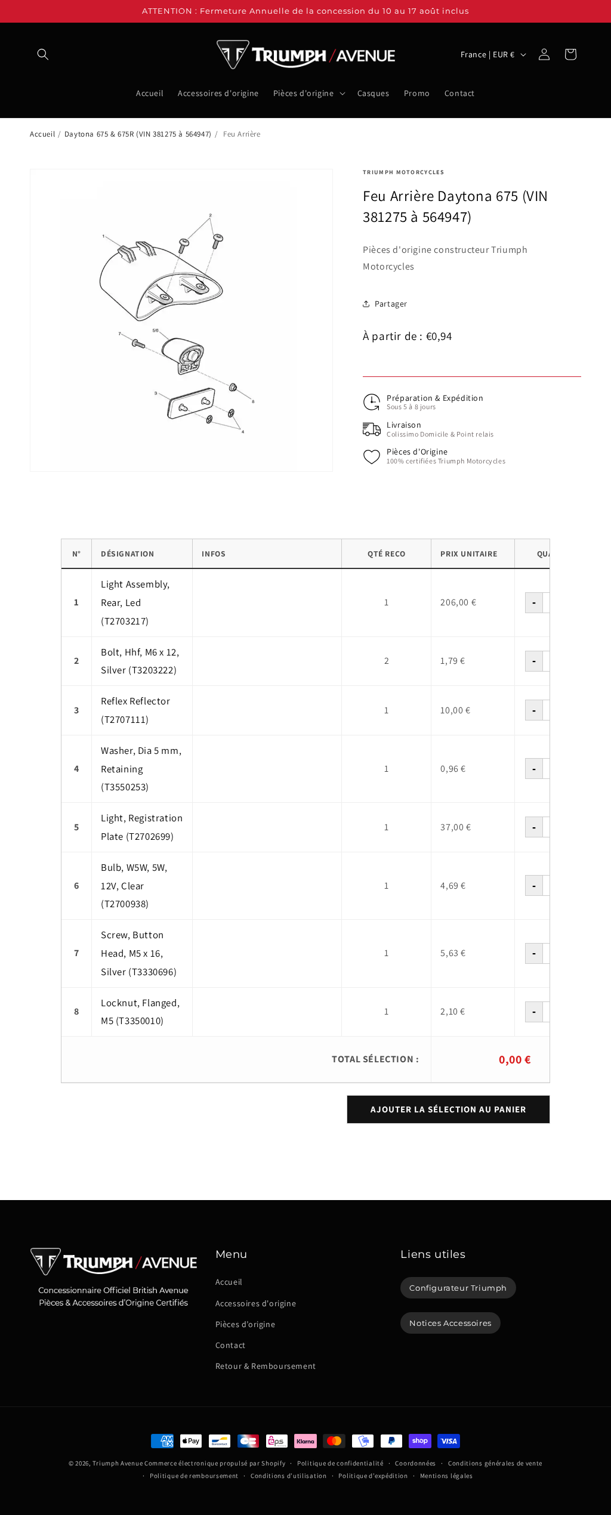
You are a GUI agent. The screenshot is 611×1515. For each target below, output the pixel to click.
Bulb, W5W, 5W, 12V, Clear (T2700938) (134, 886)
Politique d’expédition (373, 1475)
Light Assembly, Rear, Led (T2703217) (135, 602)
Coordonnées (415, 1463)
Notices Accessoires (450, 1323)
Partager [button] (391, 303)
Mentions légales (446, 1475)
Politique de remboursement (194, 1475)
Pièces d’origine (245, 1324)
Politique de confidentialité (340, 1463)
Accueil (42, 134)
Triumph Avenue (117, 1463)
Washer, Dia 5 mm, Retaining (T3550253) (141, 769)
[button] (43, 54)
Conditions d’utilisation (289, 1475)
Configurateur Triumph (458, 1288)
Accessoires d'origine (256, 1303)
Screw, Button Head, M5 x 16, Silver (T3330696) (139, 953)
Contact (230, 1345)
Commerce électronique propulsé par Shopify (214, 1463)
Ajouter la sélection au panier (448, 1109)
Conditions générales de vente (495, 1463)
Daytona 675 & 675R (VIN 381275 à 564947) (138, 134)
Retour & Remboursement (265, 1366)
